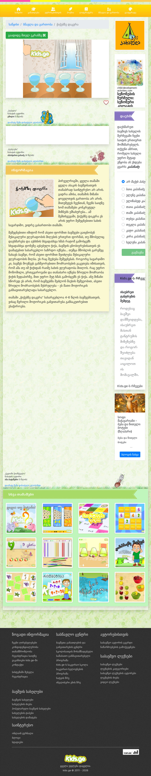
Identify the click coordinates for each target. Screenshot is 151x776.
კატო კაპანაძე (136, 230)
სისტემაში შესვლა (23, 672)
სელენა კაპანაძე (137, 242)
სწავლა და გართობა (108, 12)
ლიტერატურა (86, 12)
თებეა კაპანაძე (136, 218)
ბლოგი (16, 737)
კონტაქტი (18, 664)
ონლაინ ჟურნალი (22, 733)
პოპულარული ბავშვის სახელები (31, 708)
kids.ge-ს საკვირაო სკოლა (72, 664)
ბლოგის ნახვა (130, 454)
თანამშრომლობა (22, 651)
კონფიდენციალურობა (25, 646)
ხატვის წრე (62, 677)
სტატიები (17, 742)
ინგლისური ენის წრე (68, 682)
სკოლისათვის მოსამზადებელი (74, 651)
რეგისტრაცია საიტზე (24, 655)
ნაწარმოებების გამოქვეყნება (117, 646)
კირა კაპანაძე (136, 236)
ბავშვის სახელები (22, 699)
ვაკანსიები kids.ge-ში (25, 660)
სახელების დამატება (24, 717)
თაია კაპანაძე (136, 207)
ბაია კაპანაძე (135, 189)
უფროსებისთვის (53, 12)
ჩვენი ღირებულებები (24, 642)
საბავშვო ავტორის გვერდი (116, 642)
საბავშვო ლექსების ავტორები (118, 673)
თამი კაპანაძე (136, 213)
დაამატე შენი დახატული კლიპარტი (25, 122)
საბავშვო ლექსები (111, 664)
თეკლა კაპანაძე (137, 224)
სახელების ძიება (22, 704)
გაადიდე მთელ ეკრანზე (25, 35)
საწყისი (18, 12)
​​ (21, 520)
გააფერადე (130, 12)
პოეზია (70, 12)
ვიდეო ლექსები (109, 682)
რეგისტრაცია (20, 676)
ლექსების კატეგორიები (114, 668)
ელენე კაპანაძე (137, 195)
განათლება (33, 12)
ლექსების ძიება (109, 677)
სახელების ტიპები (23, 712)
